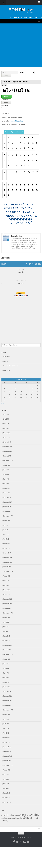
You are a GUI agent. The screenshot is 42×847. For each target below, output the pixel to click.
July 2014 (6, 664)
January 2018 (7, 497)
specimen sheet (19, 132)
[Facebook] (27, 264)
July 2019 (6, 414)
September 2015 (8, 613)
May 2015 (6, 627)
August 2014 (6, 659)
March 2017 (6, 544)
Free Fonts (6, 361)
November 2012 (7, 756)
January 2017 (7, 553)
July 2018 (6, 470)
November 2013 (7, 701)
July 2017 (5, 525)
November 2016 (7, 562)
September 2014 (8, 654)
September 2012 (8, 765)
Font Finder (6, 356)
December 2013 (7, 696)
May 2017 (6, 534)
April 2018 (6, 483)
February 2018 (7, 493)
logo (5, 818)
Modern (9, 818)
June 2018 (6, 474)
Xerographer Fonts (16, 82)
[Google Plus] (33, 264)
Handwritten (28, 815)
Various (12, 108)
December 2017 (7, 502)
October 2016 (7, 567)
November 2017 (7, 507)
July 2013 (6, 719)
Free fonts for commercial (10, 366)
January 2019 (7, 442)
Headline (35, 814)
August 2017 (6, 520)
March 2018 (6, 488)
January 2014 (7, 691)
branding (11, 815)
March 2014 (6, 682)
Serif (36, 818)
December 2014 (7, 645)
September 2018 (8, 460)
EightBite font (6, 82)
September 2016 (8, 571)
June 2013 (6, 724)
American (3, 815)
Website (25, 82)
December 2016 (7, 557)
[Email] (39, 264)
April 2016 (6, 585)
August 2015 (6, 617)
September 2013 (8, 710)
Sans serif (29, 817)
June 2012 (6, 779)
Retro (22, 818)
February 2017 (7, 548)
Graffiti (23, 814)
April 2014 (6, 677)
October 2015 (7, 608)
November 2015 (7, 604)
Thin (3, 820)
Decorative (18, 815)
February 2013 (7, 742)
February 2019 (7, 437)
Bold (6, 814)
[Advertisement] (21, 45)
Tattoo (39, 818)
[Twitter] (30, 264)
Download (6, 97)
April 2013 (6, 733)
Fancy (7, 108)
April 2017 (6, 539)
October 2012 (7, 761)
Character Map (9, 132)
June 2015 (6, 622)
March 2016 (6, 590)
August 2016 (6, 576)
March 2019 (6, 433)
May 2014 (6, 673)
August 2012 (6, 770)
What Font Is (6, 370)
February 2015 (7, 640)
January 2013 (7, 747)
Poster (17, 817)
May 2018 (6, 479)
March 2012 (6, 793)
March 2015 (6, 636)
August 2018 (6, 465)
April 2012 (6, 788)
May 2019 (6, 423)
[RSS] (36, 264)
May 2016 (6, 580)
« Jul (2, 403)
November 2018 (7, 451)
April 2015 (6, 631)
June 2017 (6, 530)
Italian (2, 818)
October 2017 (7, 511)
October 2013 (7, 705)
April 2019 (6, 428)
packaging (13, 818)
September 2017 (8, 516)
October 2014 (7, 650)
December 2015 (7, 599)
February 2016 (7, 594)
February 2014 (7, 687)
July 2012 (6, 774)
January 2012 (7, 802)
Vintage (7, 821)
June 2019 (6, 419)
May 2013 (6, 728)
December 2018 (7, 447)
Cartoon (14, 815)
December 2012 (7, 751)
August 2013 (6, 714)
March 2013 (6, 737)
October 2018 (7, 456)
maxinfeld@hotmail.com (16, 121)
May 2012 (6, 784)
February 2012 (7, 797)
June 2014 (6, 668)
